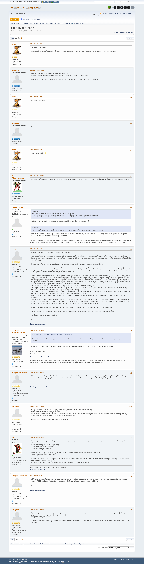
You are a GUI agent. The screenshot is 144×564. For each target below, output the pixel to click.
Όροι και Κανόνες (124, 559)
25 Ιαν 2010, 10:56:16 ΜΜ (37, 437)
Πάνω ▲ (133, 559)
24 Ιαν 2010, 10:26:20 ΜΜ (37, 44)
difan (14, 44)
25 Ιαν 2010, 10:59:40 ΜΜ (37, 475)
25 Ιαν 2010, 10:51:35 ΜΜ (37, 406)
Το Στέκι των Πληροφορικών (25, 7)
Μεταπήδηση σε (103, 547)
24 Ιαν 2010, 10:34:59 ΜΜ (37, 97)
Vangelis (15, 406)
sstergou (15, 70)
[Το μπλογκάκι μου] (13, 364)
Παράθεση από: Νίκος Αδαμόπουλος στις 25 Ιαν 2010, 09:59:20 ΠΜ (52, 334)
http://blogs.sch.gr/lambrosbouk (39, 357)
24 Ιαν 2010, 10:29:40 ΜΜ (37, 70)
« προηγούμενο (119, 33)
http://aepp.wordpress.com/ (38, 324)
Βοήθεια (116, 559)
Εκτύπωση (130, 38)
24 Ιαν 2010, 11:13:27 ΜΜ (37, 149)
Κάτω (12, 38)
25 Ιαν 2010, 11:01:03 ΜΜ (37, 509)
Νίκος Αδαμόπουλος (18, 177)
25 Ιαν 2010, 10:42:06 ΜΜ (37, 372)
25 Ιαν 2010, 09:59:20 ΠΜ (37, 176)
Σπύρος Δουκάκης (19, 249)
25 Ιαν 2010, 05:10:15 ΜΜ (37, 330)
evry (13, 437)
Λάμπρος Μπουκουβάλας (18, 331)
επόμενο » (129, 33)
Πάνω (12, 539)
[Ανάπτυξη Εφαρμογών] (13, 234)
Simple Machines (23, 559)
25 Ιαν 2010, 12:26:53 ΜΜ (37, 207)
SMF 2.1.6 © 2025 (13, 559)
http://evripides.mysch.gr (37, 469)
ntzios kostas (17, 207)
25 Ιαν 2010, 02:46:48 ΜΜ (37, 249)
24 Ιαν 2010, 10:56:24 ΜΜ (37, 123)
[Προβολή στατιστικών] (65, 562)
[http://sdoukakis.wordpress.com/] (13, 274)
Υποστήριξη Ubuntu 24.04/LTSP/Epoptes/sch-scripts (118, 13)
